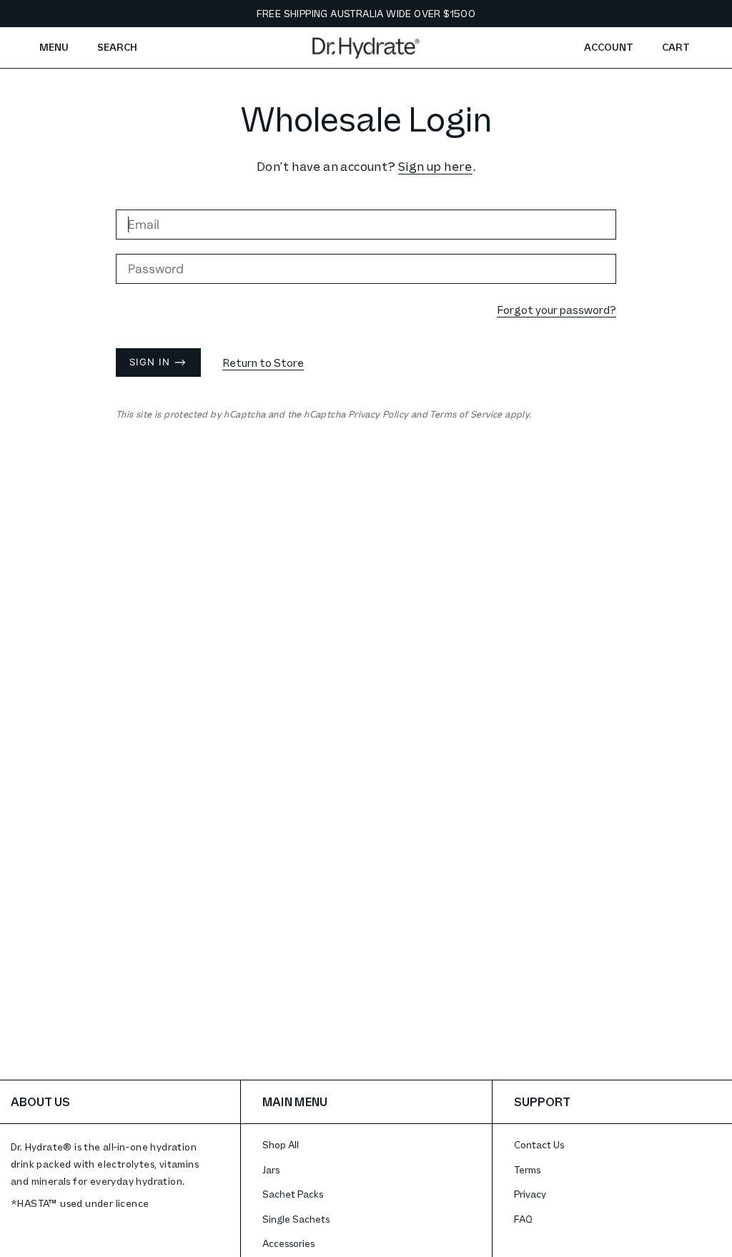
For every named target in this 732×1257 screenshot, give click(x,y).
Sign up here (435, 166)
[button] (117, 47)
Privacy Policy (378, 414)
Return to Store (263, 362)
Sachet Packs (292, 1194)
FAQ (523, 1219)
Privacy (530, 1194)
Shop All (280, 1144)
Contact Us (539, 1144)
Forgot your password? (556, 309)
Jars (271, 1169)
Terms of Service (466, 414)
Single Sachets (296, 1219)
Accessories (288, 1243)
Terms (527, 1169)
